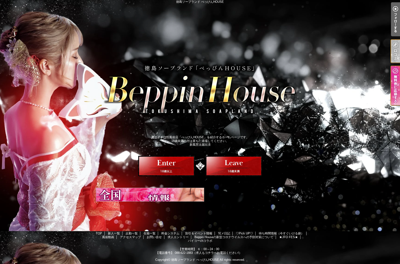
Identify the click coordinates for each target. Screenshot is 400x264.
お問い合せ (154, 237)
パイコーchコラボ (200, 241)
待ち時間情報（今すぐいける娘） (281, 233)
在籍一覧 (150, 233)
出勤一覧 (132, 233)
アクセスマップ (130, 237)
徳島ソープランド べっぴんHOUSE (195, 259)
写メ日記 (224, 233)
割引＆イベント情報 (198, 233)
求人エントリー (178, 237)
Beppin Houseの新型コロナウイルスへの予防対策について (233, 237)
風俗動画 (108, 237)
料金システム (170, 233)
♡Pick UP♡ (244, 233)
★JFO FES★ (288, 237)
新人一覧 (114, 233)
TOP (99, 233)
